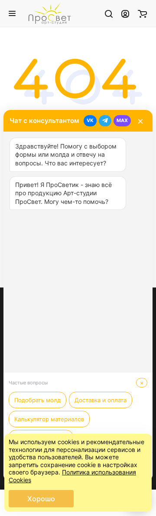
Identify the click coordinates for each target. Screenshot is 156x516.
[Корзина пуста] (142, 13)
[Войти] (125, 13)
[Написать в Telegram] (105, 120)
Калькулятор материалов (49, 419)
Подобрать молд (37, 400)
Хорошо (41, 498)
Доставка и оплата (101, 400)
